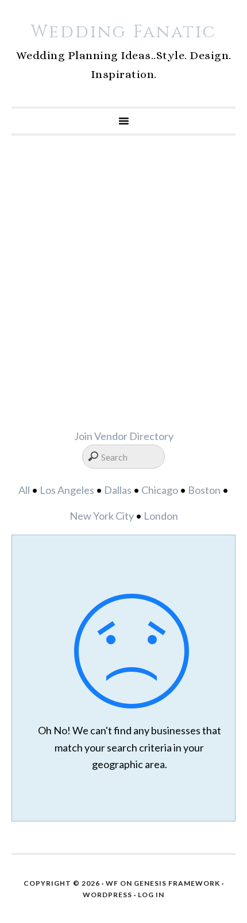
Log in (151, 894)
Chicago (159, 490)
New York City (102, 515)
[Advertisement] (123, 281)
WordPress (107, 894)
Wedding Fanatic (123, 32)
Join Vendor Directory (123, 436)
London (161, 515)
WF (112, 883)
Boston (204, 490)
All (24, 490)
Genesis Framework (177, 883)
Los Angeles (67, 490)
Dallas (118, 490)
